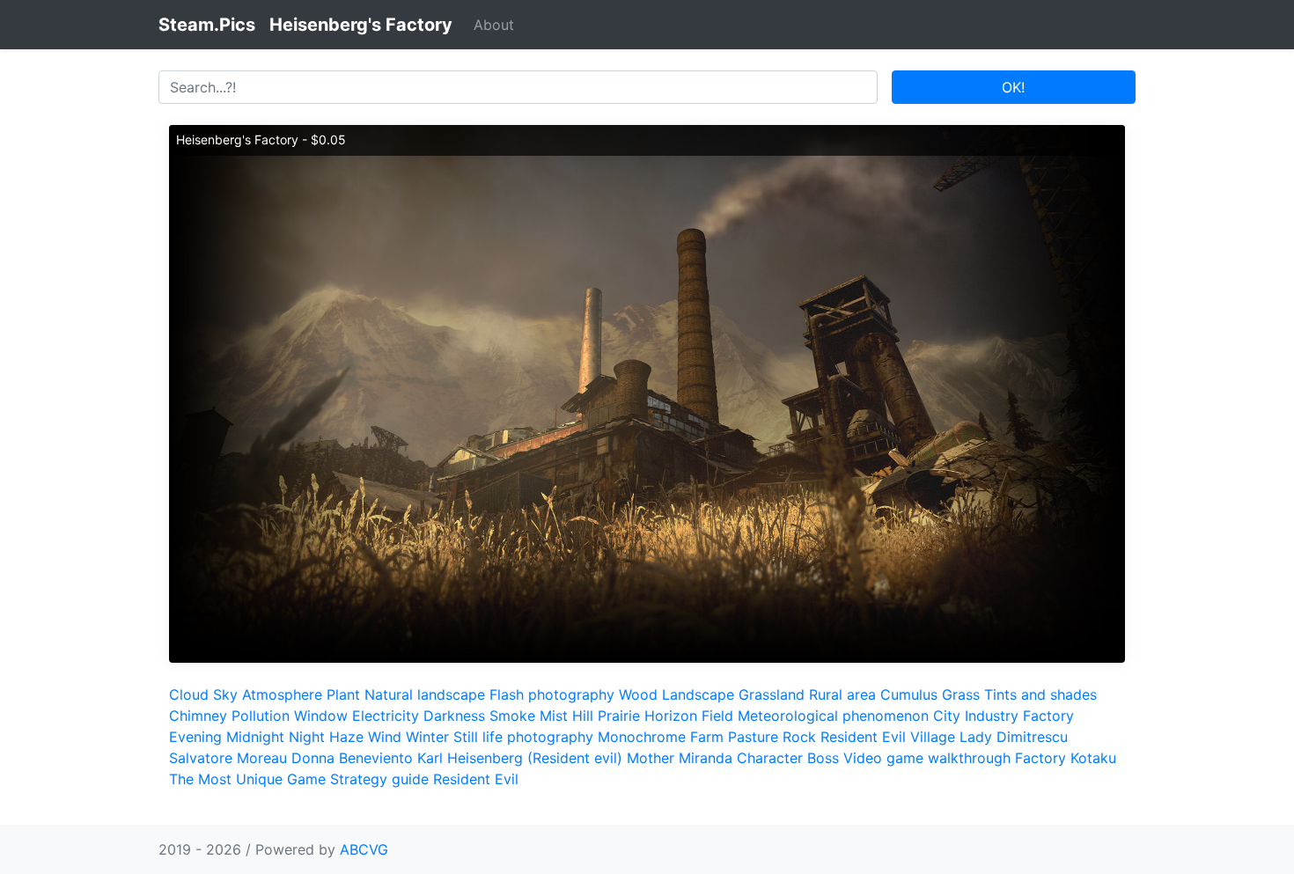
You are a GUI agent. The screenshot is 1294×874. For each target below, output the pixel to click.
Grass (961, 694)
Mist (554, 715)
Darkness (454, 715)
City (946, 715)
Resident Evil (475, 779)
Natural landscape (424, 694)
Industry (991, 715)
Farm (707, 736)
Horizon (670, 715)
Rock (799, 736)
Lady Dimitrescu (1013, 736)
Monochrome (642, 736)
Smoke (512, 715)
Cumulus (908, 694)
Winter (427, 736)
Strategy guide (379, 779)
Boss (823, 758)
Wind (384, 736)
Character (770, 758)
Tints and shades (1040, 694)
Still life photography (523, 736)
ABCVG (364, 849)
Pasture (753, 736)
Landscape (698, 694)
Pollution (261, 715)
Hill (582, 715)
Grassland (772, 694)
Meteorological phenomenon (833, 715)
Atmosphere (282, 694)
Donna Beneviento (352, 758)
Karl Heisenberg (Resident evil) (519, 758)
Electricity (385, 715)
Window (321, 715)
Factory (1048, 715)
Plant (343, 694)
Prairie (619, 715)
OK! (1013, 87)
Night (307, 736)
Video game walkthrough (927, 758)
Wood (638, 694)
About (494, 24)
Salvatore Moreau (228, 758)
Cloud (189, 694)
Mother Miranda (679, 758)
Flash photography (551, 694)
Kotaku (1093, 758)
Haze (346, 736)
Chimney (198, 715)
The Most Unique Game (247, 779)
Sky (225, 694)
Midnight (255, 736)
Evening (195, 736)
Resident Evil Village (887, 736)
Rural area (842, 694)
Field (717, 715)
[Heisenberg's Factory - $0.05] (647, 392)
